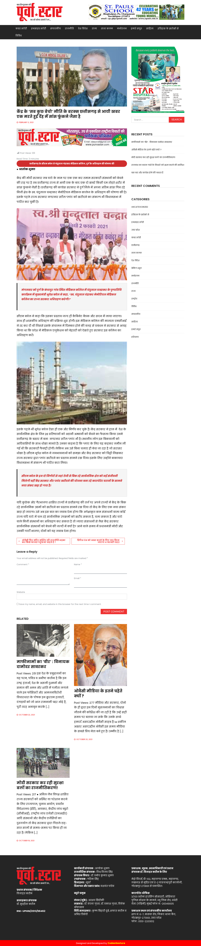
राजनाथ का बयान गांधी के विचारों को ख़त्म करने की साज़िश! (157, 164)
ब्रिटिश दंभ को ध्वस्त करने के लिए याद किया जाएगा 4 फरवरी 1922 (98, 541)
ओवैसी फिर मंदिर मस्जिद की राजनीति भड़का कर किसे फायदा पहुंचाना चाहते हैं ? (43, 541)
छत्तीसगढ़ (135, 245)
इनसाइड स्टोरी (38, 28)
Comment (23, 564)
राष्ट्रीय (134, 298)
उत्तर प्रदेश (135, 229)
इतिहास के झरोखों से (168, 28)
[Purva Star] (136, 12)
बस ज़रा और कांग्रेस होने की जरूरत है (147, 172)
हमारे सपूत (136, 28)
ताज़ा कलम (107, 28)
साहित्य (149, 28)
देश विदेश (83, 28)
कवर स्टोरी (21, 28)
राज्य (94, 28)
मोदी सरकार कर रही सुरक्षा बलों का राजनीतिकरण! (40, 785)
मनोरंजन (122, 28)
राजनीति (69, 28)
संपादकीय (55, 28)
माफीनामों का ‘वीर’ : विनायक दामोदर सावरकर (43, 664)
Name (78, 564)
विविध (18, 35)
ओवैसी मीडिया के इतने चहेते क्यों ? (98, 693)
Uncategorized (139, 206)
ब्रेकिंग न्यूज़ (136, 268)
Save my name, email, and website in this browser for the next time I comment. (60, 604)
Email (77, 578)
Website (21, 592)
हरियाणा (135, 336)
